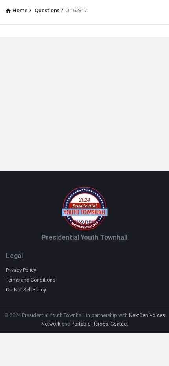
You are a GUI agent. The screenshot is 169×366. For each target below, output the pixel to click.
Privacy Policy (21, 270)
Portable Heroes (90, 324)
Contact (119, 324)
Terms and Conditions (30, 280)
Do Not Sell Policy (26, 290)
